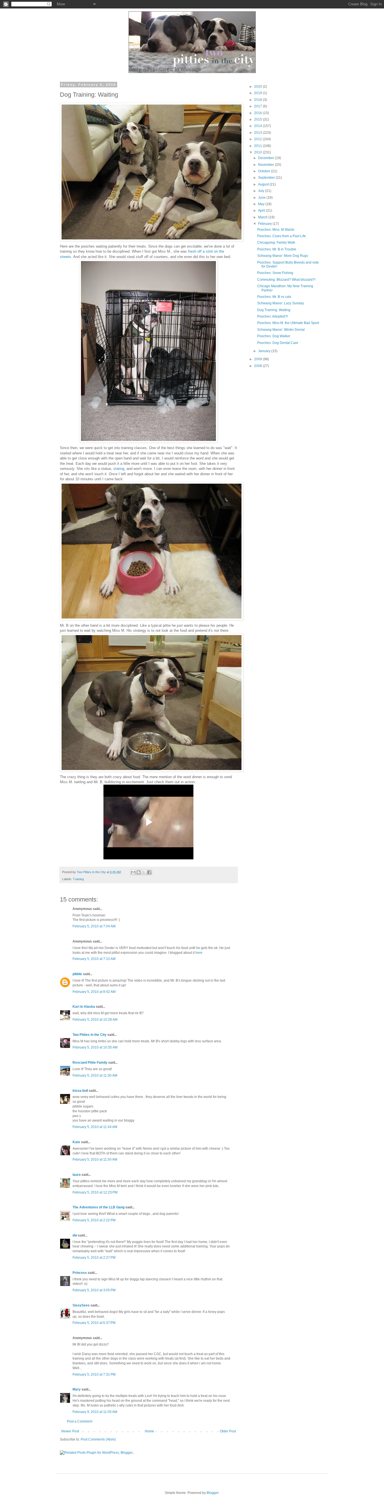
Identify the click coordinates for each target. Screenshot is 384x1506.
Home (149, 1431)
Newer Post (70, 1431)
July (261, 191)
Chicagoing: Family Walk (276, 242)
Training (78, 879)
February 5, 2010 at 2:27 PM (94, 1258)
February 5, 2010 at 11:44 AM (95, 1127)
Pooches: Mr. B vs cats (274, 297)
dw (75, 1235)
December (266, 158)
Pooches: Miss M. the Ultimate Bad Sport (288, 323)
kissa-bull (80, 1091)
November (266, 165)
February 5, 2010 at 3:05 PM (94, 1290)
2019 (258, 93)
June (262, 198)
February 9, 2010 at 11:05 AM (95, 1412)
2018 (258, 100)
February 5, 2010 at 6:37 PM (94, 1323)
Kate (76, 1142)
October (264, 171)
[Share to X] (144, 872)
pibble (77, 974)
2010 (258, 152)
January (264, 351)
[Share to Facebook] (149, 872)
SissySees (81, 1305)
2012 (258, 139)
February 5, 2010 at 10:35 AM (95, 1047)
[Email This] (133, 872)
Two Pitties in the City (92, 872)
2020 (258, 87)
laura (77, 1175)
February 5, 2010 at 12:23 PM (95, 1192)
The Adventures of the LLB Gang (99, 1207)
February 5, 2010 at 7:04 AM (94, 926)
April (262, 210)
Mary (77, 1389)
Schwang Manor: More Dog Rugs (282, 256)
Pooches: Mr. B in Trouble (276, 249)
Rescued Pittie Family (90, 1063)
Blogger (212, 1493)
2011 (258, 146)
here (198, 953)
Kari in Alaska (84, 1007)
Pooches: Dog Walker (273, 336)
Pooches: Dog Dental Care (277, 343)
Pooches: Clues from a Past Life (281, 236)
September (267, 178)
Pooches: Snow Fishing (275, 273)
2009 (258, 359)
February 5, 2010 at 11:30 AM (95, 1075)
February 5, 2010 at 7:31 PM (94, 1374)
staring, (119, 468)
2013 (258, 133)
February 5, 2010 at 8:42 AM (94, 992)
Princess (80, 1273)
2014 (258, 126)
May (261, 204)
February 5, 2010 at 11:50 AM (95, 1159)
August (264, 184)
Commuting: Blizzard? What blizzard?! (286, 280)
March (263, 217)
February (265, 224)
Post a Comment (79, 1421)
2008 (258, 366)
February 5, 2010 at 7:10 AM (94, 959)
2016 (258, 113)
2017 (258, 106)
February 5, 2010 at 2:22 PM (94, 1220)
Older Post (228, 1431)
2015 (258, 119)
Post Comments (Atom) (98, 1439)
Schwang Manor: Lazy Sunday (280, 303)
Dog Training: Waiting (273, 310)
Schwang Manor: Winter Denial (281, 330)
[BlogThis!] (138, 872)
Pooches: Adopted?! (272, 316)
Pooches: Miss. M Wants (275, 230)
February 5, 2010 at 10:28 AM (95, 1020)
